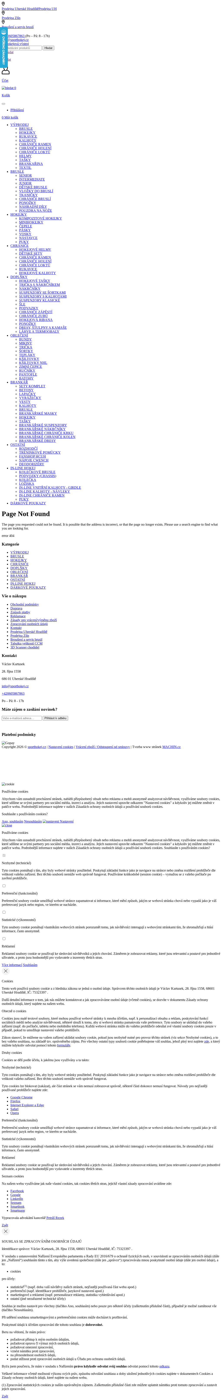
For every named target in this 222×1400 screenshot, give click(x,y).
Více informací (12, 965)
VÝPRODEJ (19, 552)
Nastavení (66, 821)
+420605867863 (13, 36)
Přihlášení (17, 110)
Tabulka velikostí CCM (26, 643)
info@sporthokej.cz (15, 40)
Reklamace (18, 616)
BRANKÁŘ (19, 576)
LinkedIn (16, 1199)
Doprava (16, 608)
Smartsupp (17, 1210)
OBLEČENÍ (19, 572)
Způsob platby (20, 612)
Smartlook (17, 1206)
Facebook (17, 1191)
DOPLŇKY (19, 568)
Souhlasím (30, 965)
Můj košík (10, 117)
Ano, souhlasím (12, 821)
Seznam (15, 1202)
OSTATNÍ (17, 580)
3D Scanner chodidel (24, 647)
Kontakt (15, 628)
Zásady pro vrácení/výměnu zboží (33, 620)
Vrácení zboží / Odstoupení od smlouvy (103, 747)
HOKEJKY (18, 560)
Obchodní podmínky (24, 604)
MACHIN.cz (171, 747)
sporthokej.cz (37, 747)
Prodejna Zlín (11, 18)
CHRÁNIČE (19, 564)
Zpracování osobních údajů (29, 624)
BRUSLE (17, 556)
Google (15, 1195)
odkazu (164, 1366)
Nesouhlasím (33, 821)
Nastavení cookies (60, 747)
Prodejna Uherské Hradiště (28, 632)
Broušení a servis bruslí (18, 27)
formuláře (63, 1045)
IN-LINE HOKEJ (22, 583)
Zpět (5, 1225)
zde (206, 1041)
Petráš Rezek (55, 1218)
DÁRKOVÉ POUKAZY (28, 587)
